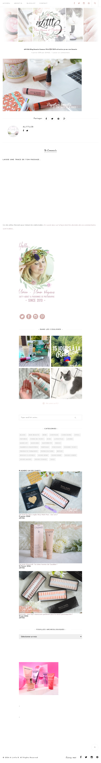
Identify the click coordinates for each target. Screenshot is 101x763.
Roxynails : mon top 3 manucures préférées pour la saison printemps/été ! (45, 614)
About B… (18, 3)
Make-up (23, 443)
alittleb (47, 52)
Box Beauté (34, 435)
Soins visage (41, 459)
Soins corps (70, 455)
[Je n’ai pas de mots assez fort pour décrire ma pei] (66, 383)
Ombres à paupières (29, 447)
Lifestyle (58, 439)
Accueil (6, 3)
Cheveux (54, 435)
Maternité (47, 443)
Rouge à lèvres (27, 455)
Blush (22, 435)
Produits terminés (28, 451)
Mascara (35, 443)
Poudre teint (70, 447)
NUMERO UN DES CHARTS (31, 471)
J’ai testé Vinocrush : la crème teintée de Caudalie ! (38, 564)
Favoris (23, 439)
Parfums (45, 447)
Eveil (77, 435)
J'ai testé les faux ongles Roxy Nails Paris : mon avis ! (38, 515)
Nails (57, 443)
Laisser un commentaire (61, 52)
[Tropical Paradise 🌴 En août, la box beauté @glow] (34, 351)
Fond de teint (37, 439)
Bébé (45, 435)
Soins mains (25, 459)
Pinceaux (56, 447)
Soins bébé (43, 455)
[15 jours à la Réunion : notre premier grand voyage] (66, 351)
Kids (49, 439)
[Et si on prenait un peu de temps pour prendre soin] (34, 383)
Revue (60, 451)
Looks (70, 439)
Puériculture (47, 451)
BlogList (31, 3)
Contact (43, 3)
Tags (52, 459)
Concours (66, 435)
